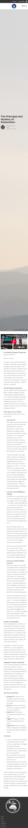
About (2, 818)
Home (2, 816)
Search (14, 1)
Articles (2, 821)
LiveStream (3, 823)
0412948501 (21, 1)
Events (2, 820)
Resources (3, 826)
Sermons (3, 825)
